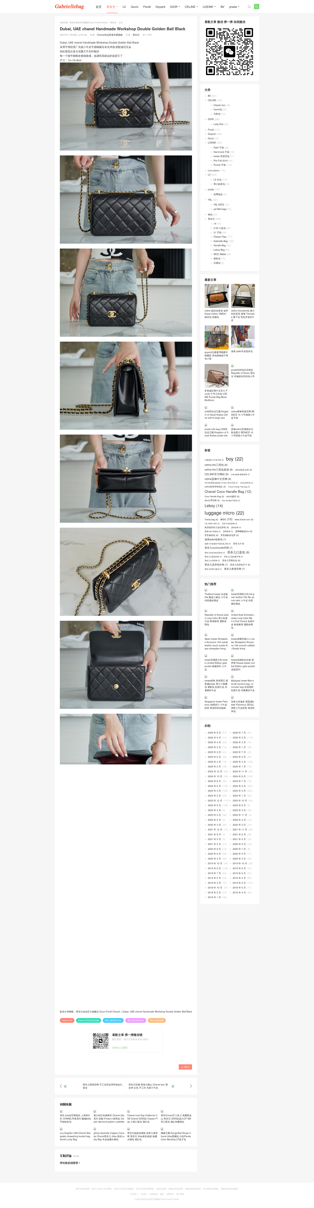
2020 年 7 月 (239, 848)
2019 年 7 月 (214, 873)
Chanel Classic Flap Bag (239, 487)
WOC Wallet (220, 254)
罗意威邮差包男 (230, 535)
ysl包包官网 (161, 1188)
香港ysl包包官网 (176, 1188)
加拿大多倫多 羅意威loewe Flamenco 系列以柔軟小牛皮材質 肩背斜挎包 (243, 706)
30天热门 (134, 1193)
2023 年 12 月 (215, 800)
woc (226, 519)
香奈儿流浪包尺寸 (240, 564)
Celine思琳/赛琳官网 (240, 474)
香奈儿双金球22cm (135, 1020)
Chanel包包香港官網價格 (110, 34)
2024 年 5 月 (239, 785)
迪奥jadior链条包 (215, 539)
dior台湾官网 (212, 500)
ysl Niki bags (220, 209)
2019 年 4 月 (239, 877)
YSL (210, 199)
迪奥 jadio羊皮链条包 (242, 351)
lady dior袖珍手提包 (231, 500)
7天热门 (144, 1193)
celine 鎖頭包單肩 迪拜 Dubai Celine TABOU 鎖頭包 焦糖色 (216, 314)
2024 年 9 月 (239, 776)
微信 (162, 1193)
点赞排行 (170, 1193)
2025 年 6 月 (214, 756)
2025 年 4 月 (214, 761)
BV (222, 6)
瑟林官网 (236, 527)
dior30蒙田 (232, 496)
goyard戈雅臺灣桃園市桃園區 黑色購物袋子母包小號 (216, 355)
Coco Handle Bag (214, 496)
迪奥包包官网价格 (193, 1188)
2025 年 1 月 (239, 766)
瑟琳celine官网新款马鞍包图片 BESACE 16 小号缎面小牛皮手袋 (242, 432)
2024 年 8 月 (214, 781)
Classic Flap (220, 236)
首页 (99, 6)
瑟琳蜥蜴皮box (243, 531)
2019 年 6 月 (239, 873)
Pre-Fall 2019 (221, 160)
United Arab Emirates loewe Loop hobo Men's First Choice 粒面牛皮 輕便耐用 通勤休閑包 (243, 621)
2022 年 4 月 (239, 819)
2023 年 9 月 (214, 805)
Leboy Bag (219, 249)
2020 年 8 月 (214, 848)
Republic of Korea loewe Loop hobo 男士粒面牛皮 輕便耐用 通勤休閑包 (216, 619)
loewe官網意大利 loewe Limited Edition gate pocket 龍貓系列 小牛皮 (216, 664)
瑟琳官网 (228, 531)
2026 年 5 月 (239, 737)
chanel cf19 (67, 1020)
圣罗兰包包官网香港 (145, 1188)
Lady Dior (219, 124)
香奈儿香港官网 (234, 568)
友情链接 (154, 1193)
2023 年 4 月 (214, 810)
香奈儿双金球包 (157, 1020)
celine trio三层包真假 (219, 469)
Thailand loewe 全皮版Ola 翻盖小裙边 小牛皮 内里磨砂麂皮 (216, 597)
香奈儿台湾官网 (212, 560)
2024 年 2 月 (214, 795)
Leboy (214, 505)
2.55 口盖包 (220, 228)
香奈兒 (110, 6)
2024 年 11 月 (240, 771)
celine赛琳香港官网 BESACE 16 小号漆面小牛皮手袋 (243, 414)
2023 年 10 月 (240, 800)
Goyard (160, 6)
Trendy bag (211, 519)
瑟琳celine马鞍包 (213, 531)
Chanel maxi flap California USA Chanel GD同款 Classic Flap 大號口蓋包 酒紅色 (142, 1118)
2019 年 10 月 (240, 863)
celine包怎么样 (243, 469)
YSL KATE (219, 204)
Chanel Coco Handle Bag (228, 491)
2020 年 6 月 (214, 853)
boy (234, 458)
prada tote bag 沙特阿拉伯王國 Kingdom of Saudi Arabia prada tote (216, 432)
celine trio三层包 (216, 465)
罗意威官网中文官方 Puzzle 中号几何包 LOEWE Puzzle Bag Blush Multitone (216, 395)
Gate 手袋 (219, 147)
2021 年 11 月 (240, 829)
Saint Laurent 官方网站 (102, 1188)
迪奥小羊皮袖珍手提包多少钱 (218, 544)
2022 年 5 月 (214, 819)
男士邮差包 (219, 184)
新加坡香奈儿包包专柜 (217, 527)
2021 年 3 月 (214, 844)
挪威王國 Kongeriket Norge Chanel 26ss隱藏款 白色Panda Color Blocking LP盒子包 (176, 1136)
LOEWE (208, 6)
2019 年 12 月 (215, 863)
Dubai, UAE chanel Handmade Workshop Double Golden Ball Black (157, 1011)
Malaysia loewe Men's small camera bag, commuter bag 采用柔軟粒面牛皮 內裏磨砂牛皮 (243, 685)
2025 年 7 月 (239, 752)
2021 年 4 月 (239, 839)
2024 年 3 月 (239, 790)
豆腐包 (217, 262)
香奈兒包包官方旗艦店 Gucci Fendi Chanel (88, 22)
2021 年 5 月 (214, 839)
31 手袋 (217, 232)
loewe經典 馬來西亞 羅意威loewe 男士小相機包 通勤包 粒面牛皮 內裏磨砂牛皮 (216, 685)
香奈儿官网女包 (231, 560)
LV (124, 6)
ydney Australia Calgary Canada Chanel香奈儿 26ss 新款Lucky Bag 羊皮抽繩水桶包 (109, 1136)
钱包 (210, 214)
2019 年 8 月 (239, 868)
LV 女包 (217, 179)
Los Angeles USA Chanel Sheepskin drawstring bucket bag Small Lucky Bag (75, 1136)
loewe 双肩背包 (221, 156)
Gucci (134, 6)
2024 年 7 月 (239, 781)
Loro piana (213, 170)
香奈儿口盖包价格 (213, 556)
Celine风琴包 (246, 483)
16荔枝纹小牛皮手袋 (214, 460)
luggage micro (224, 512)
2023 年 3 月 (239, 810)
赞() (185, 1066)
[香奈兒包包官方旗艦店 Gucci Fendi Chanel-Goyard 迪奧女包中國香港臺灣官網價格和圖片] (69, 6)
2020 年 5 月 (239, 853)
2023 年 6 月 (239, 805)
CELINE (190, 6)
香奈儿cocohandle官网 (218, 547)
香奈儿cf (238, 543)
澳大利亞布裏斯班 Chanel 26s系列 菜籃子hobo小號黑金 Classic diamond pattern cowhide (109, 1118)
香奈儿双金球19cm (113, 1020)
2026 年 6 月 (214, 737)
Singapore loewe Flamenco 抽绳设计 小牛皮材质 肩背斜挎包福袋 (216, 704)
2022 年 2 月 (239, 824)
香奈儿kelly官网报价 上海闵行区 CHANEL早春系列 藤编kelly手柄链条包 (75, 1118)
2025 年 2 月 (214, 766)
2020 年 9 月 (239, 844)
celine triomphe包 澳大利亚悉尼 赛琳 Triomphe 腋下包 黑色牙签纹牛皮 (243, 315)
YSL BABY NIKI (212, 523)
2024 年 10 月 (215, 776)
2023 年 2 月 (214, 814)
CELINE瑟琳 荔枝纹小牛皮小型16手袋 (221, 483)
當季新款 (218, 194)
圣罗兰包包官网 (229, 523)
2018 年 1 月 (214, 897)
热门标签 (180, 1193)
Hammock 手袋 (221, 151)
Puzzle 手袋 (220, 164)
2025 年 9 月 (214, 752)
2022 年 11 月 (240, 814)
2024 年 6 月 (214, 785)
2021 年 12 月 (215, 829)
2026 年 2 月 (214, 747)
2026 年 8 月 (214, 732)
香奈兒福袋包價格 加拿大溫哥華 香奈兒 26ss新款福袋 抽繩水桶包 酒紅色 (142, 1136)
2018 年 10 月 (215, 887)
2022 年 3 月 (214, 824)
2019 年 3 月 (214, 882)
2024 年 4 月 (214, 790)
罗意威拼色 (211, 535)
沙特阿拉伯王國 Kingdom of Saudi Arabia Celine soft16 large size (216, 414)
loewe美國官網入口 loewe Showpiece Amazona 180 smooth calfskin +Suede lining (243, 643)
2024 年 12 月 (215, 771)
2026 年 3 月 (239, 742)
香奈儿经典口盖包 (213, 569)
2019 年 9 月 (214, 868)
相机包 (217, 258)
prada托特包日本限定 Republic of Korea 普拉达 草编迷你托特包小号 (243, 373)
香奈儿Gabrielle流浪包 (215, 553)
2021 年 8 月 (214, 834)
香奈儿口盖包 (238, 552)
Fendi (147, 6)
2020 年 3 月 (239, 858)
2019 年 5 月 (214, 877)
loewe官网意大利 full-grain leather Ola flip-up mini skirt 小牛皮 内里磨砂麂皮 (242, 598)
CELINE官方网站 (216, 474)
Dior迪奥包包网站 (211, 1188)
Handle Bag (220, 245)
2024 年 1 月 (239, 795)
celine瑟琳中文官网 (218, 479)
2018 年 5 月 (214, 892)
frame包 (218, 109)
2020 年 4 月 (214, 858)
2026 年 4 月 (214, 742)
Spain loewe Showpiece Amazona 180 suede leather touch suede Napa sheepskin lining (216, 643)
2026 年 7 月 (239, 732)
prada (233, 6)
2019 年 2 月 (239, 882)
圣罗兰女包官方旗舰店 (124, 1188)
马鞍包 (217, 113)
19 (215, 223)
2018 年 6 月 (239, 887)
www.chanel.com (244, 519)
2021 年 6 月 (239, 834)
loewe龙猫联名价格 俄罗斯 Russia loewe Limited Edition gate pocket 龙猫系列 (243, 664)
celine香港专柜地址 (215, 486)
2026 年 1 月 (239, 747)
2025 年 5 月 (239, 756)
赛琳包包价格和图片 (230, 1188)
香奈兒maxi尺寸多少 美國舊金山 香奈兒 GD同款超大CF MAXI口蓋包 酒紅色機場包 (176, 1118)
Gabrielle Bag (221, 241)
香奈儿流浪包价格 (216, 564)
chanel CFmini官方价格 (88, 1020)
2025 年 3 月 (239, 761)
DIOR (173, 6)
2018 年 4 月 (239, 892)
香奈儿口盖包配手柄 (233, 556)
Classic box (219, 105)
